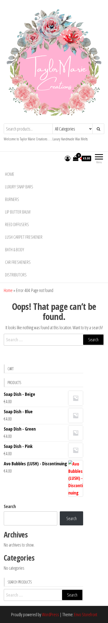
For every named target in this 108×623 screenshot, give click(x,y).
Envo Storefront (85, 614)
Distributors (16, 275)
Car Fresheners (18, 262)
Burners (12, 199)
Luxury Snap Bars (19, 187)
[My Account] (67, 158)
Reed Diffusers (17, 224)
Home (9, 174)
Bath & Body (14, 249)
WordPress (50, 614)
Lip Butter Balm (17, 212)
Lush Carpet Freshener (23, 237)
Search (10, 506)
